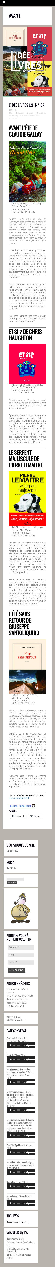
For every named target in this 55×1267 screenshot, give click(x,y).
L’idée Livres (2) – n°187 (15, 1006)
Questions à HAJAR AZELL (16, 1002)
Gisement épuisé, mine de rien (21, 1243)
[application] (21, 1045)
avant (41, 113)
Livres (31, 113)
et (44, 113)
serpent (11, 118)
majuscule (19, 115)
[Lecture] (10, 1045)
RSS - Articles (14, 1017)
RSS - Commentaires (17, 1020)
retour (26, 115)
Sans (38, 115)
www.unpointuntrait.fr (19, 798)
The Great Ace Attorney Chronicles (20, 995)
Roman (32, 115)
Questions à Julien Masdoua (17, 999)
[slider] (30, 1045)
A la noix (20, 1238)
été (10, 115)
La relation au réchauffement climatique (18, 991)
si (16, 118)
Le (13, 115)
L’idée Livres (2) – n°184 (26, 105)
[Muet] (27, 1045)
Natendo (20, 113)
